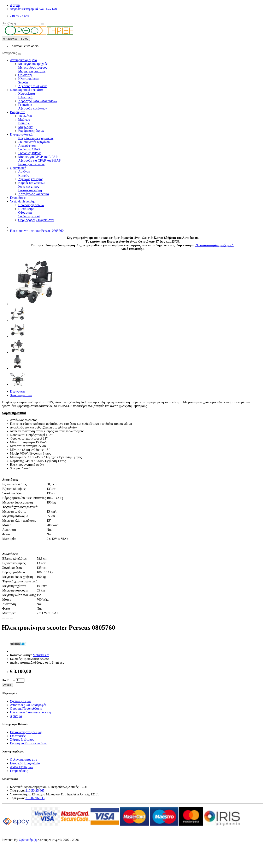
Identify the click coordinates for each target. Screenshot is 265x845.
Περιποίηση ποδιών (31, 205)
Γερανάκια (25, 104)
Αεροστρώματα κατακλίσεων (37, 101)
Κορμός (23, 175)
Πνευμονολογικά (21, 134)
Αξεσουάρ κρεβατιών (32, 108)
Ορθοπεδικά (18, 168)
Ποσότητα (8, 680)
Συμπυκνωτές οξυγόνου (34, 142)
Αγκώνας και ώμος (30, 179)
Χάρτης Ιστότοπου (22, 739)
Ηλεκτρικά (25, 97)
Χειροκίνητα (26, 93)
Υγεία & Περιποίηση (23, 201)
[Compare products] (11, 618)
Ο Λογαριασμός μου (23, 759)
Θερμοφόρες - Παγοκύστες (36, 220)
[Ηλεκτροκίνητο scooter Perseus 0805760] (33, 304)
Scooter (23, 82)
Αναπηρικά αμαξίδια (23, 60)
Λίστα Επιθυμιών (21, 767)
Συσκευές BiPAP (29, 153)
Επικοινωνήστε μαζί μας (26, 732)
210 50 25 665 (35, 790)
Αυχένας (24, 171)
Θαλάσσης (25, 75)
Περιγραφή (17, 391)
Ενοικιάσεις (17, 197)
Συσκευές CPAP (29, 149)
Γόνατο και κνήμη (30, 190)
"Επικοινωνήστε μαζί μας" (214, 245)
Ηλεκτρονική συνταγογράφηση (30, 712)
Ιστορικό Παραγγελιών (25, 763)
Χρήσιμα (16, 716)
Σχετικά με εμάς (20, 701)
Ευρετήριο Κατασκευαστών (28, 743)
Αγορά (7, 684)
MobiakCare (41, 655)
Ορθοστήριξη (28, 839)
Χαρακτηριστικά (21, 395)
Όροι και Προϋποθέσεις (26, 708)
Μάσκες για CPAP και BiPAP (38, 156)
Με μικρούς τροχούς (31, 71)
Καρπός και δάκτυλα (31, 182)
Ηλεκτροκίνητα (28, 78)
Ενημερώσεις (19, 770)
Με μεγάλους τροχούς (32, 63)
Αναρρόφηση (27, 145)
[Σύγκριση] (7, 618)
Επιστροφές (17, 736)
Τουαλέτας (25, 116)
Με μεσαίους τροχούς (32, 67)
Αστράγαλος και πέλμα (33, 194)
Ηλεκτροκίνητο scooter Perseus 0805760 (37, 230)
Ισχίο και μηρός (28, 186)
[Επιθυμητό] (3, 618)
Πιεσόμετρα (26, 209)
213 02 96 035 (35, 798)
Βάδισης (23, 123)
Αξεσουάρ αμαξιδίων (32, 86)
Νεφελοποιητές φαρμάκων (35, 138)
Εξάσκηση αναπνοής (31, 164)
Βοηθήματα (17, 112)
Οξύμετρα (25, 212)
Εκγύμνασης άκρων (31, 130)
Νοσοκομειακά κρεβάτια (26, 90)
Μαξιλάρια (25, 127)
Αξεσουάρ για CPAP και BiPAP (39, 160)
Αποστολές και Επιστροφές (28, 705)
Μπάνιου (24, 119)
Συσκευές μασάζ (29, 216)
